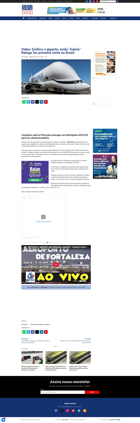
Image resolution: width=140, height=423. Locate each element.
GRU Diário (24, 1)
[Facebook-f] (87, 1)
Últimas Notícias (32, 18)
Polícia (64, 18)
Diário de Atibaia (68, 1)
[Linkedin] (79, 410)
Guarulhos (47, 324)
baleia (36, 324)
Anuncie (44, 1)
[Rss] (84, 410)
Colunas (102, 18)
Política (71, 18)
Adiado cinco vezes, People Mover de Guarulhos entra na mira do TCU (78, 368)
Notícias (31, 1)
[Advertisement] (70, 34)
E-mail (42, 389)
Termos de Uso (36, 419)
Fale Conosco (50, 1)
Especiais (112, 18)
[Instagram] (94, 1)
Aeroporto (42, 18)
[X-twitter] (90, 1)
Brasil (78, 18)
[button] (24, 102)
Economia (95, 18)
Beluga (41, 324)
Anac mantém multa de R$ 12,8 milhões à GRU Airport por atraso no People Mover (56, 368)
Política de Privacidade (25, 419)
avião (32, 324)
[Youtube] (97, 1)
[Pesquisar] (117, 1)
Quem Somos (37, 1)
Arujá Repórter (59, 1)
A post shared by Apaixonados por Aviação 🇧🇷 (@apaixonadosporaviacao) (43, 242)
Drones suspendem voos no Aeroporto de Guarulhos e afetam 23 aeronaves (30, 368)
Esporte (85, 18)
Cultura (57, 18)
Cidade (50, 18)
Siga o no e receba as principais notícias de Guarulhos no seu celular (56, 287)
